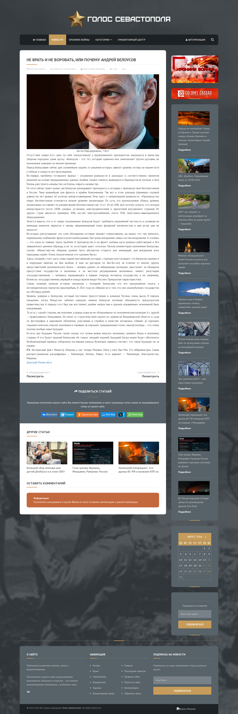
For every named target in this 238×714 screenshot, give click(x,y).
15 (204, 559)
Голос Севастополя (71, 708)
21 (199, 565)
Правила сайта (132, 676)
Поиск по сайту (132, 682)
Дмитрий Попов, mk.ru (39, 362)
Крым (96, 671)
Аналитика (70, 69)
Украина (97, 687)
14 (199, 559)
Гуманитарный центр (131, 39)
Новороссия (99, 682)
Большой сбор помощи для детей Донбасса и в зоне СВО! (46, 469)
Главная (40, 39)
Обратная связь (132, 693)
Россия (96, 665)
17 (180, 565)
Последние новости (134, 671)
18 (185, 565)
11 (185, 559)
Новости (57, 39)
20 (195, 565)
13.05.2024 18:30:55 (36, 69)
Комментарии (131, 687)
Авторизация (196, 39)
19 (190, 565)
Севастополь (99, 676)
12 (190, 559)
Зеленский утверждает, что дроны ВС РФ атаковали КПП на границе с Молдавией (138, 471)
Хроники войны (79, 39)
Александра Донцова (93, 69)
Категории (102, 39)
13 (195, 559)
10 (180, 559)
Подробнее (184, 149)
